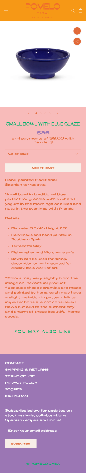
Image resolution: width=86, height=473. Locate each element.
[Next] (57, 113)
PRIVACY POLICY (21, 382)
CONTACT (14, 363)
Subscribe (20, 443)
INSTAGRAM (16, 395)
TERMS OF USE (20, 376)
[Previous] (28, 113)
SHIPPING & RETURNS (27, 369)
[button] (43, 140)
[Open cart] (80, 10)
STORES (13, 389)
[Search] (73, 10)
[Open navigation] (6, 10)
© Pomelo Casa (43, 463)
